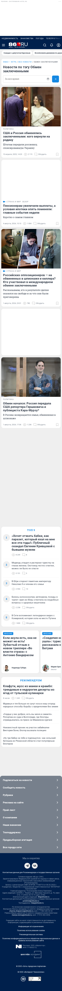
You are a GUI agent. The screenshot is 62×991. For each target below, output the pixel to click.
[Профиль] (58, 45)
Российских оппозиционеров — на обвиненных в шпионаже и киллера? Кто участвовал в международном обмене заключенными (29, 280)
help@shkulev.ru (37, 903)
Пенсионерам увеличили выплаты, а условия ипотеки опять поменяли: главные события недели (29, 209)
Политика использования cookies (31, 931)
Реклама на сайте (13, 802)
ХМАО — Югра (9, 62)
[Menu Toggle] (3, 45)
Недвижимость (10, 38)
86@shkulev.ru (43, 897)
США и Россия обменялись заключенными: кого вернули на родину (26, 136)
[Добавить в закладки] (57, 154)
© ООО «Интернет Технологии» (31, 972)
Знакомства (26, 38)
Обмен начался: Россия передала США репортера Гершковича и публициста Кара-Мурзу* (27, 407)
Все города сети (12, 847)
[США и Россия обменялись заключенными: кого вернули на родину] (31, 106)
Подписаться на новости (17, 780)
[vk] (35, 866)
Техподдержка (11, 832)
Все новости (25, 62)
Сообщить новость (14, 787)
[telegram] (27, 866)
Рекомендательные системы (31, 935)
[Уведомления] (51, 45)
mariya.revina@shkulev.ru (22, 915)
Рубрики (8, 795)
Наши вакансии (12, 824)
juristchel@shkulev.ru (31, 901)
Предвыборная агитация (17, 839)
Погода (40, 38)
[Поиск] (44, 45)
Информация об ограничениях (31, 926)
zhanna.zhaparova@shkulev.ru (21, 911)
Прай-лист (9, 810)
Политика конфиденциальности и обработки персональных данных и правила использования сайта (31, 940)
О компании (10, 817)
